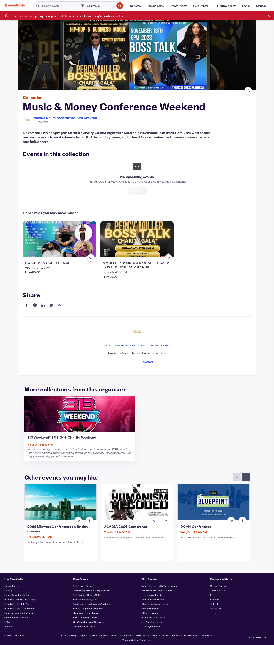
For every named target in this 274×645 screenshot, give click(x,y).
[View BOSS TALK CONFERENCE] (59, 239)
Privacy (176, 635)
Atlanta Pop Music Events (154, 604)
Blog (73, 635)
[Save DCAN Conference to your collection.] (231, 521)
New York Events (150, 608)
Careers (93, 635)
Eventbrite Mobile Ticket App (19, 599)
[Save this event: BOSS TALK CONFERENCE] (91, 258)
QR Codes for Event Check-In (88, 622)
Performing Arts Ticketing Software (92, 590)
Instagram (215, 608)
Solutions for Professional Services (91, 604)
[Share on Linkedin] (43, 305)
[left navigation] (237, 477)
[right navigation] (246, 477)
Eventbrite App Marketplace (19, 608)
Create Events (11, 586)
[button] (202, 5)
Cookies (205, 635)
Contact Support (218, 586)
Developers (141, 635)
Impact (114, 635)
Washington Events (151, 626)
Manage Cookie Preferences (137, 639)
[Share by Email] (59, 305)
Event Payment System (85, 599)
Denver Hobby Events (152, 599)
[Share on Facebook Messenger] (35, 305)
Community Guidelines (16, 617)
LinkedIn (214, 604)
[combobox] (100, 5)
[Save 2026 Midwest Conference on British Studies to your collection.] (78, 521)
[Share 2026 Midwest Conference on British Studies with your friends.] (89, 521)
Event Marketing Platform (17, 595)
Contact (148, 361)
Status (154, 635)
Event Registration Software (19, 613)
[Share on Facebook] (26, 305)
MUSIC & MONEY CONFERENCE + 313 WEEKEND (65, 118)
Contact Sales (217, 590)
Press (104, 635)
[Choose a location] (82, 5)
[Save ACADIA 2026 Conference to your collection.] (154, 521)
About (64, 635)
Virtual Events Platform (85, 617)
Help (82, 635)
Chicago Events (149, 613)
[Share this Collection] (248, 90)
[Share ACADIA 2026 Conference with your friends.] (166, 521)
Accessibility (190, 635)
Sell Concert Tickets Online (87, 595)
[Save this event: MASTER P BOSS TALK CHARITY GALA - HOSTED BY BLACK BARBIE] (168, 258)
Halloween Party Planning (86, 613)
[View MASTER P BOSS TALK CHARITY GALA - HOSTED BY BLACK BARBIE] (137, 239)
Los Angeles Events (151, 622)
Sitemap (8, 626)
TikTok (213, 613)
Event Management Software (88, 608)
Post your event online (84, 626)
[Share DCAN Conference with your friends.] (242, 521)
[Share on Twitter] (51, 305)
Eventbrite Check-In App (17, 604)
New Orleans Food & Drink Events (159, 586)
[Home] (14, 5)
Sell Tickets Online (83, 586)
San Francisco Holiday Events (156, 590)
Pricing (8, 590)
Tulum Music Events (151, 595)
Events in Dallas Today (153, 617)
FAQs (7, 622)
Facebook (215, 599)
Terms (164, 635)
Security (126, 635)
